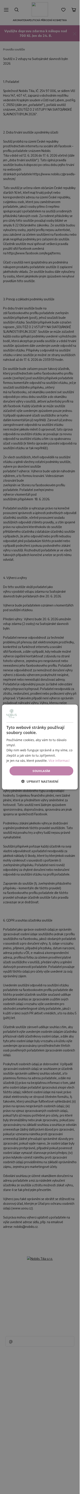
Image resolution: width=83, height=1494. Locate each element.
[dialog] (40, 747)
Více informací (58, 760)
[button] (39, 781)
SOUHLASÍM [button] (41, 771)
